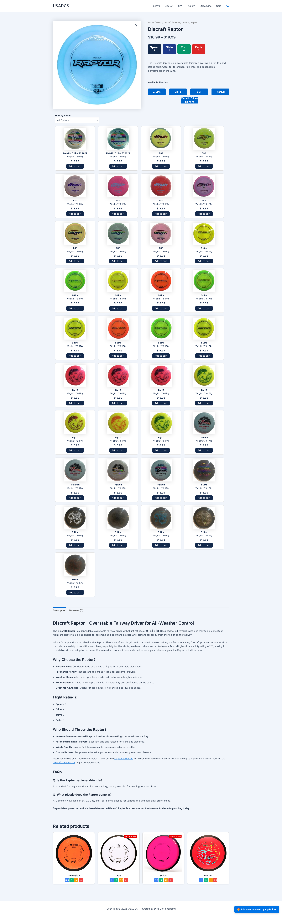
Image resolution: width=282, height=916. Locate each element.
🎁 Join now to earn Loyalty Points (256, 909)
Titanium (220, 91)
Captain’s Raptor (123, 758)
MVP (180, 5)
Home (151, 22)
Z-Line (157, 91)
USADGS (61, 6)
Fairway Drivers (181, 22)
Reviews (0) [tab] (76, 610)
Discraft (169, 5)
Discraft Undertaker (64, 762)
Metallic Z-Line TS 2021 (189, 100)
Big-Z (178, 91)
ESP (199, 91)
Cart (218, 5)
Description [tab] (59, 610)
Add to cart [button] (75, 166)
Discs (159, 22)
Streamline (206, 5)
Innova (156, 5)
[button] (227, 6)
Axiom (191, 5)
